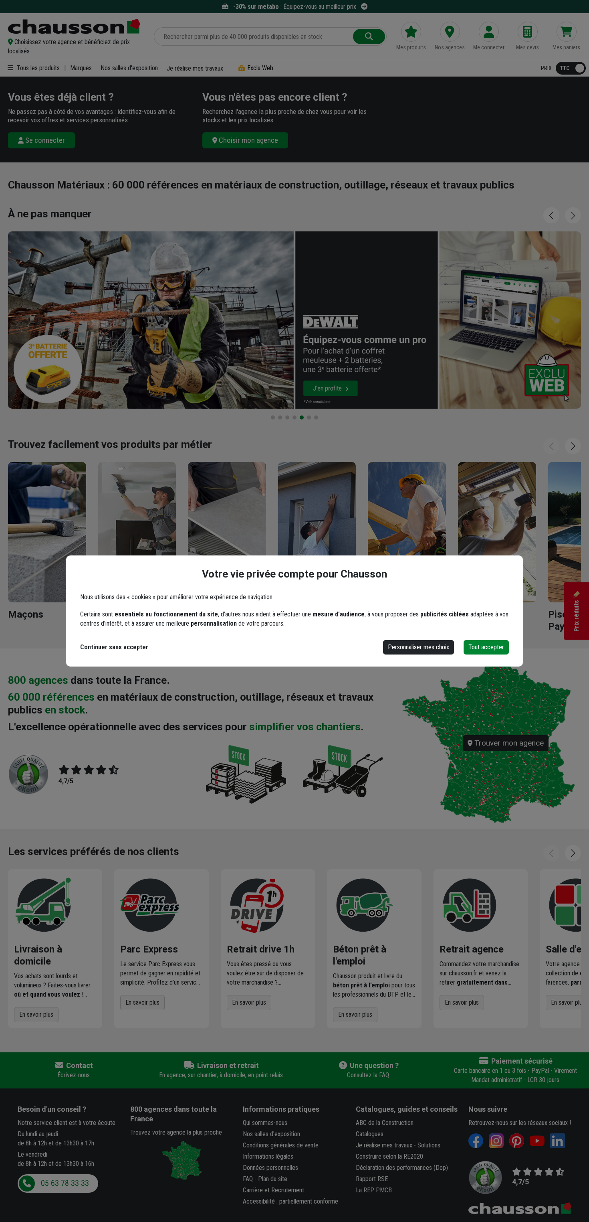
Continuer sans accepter (114, 647)
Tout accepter (486, 647)
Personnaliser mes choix (418, 647)
